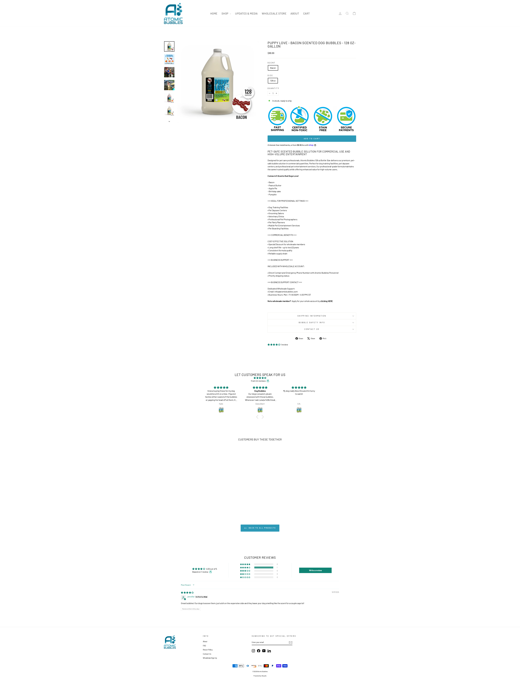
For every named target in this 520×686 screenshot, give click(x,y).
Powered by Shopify (259, 676)
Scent (271, 63)
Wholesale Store (274, 13)
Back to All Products (262, 528)
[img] (260, 377)
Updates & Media (246, 13)
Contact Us (311, 329)
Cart (306, 13)
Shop (225, 13)
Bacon (273, 68)
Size (270, 75)
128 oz (273, 80)
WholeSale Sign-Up (210, 658)
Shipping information (312, 316)
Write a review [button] (315, 570)
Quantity (273, 88)
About (294, 13)
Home (213, 13)
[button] (274, 344)
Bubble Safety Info (312, 322)
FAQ (204, 645)
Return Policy (207, 649)
